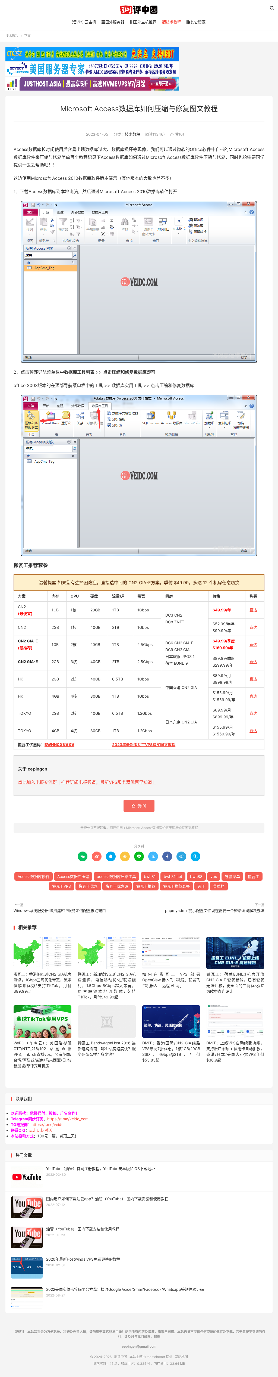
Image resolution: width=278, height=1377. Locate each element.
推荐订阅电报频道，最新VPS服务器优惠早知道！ (108, 782)
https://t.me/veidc (47, 1124)
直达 (253, 610)
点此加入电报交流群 (37, 782)
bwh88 (196, 876)
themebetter (156, 1357)
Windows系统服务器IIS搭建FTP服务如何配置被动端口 (60, 910)
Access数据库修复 (33, 876)
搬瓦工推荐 (145, 886)
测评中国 (139, 9)
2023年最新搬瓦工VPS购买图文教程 (143, 744)
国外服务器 (113, 22)
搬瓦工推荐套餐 (176, 886)
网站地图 (181, 1357)
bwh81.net (173, 876)
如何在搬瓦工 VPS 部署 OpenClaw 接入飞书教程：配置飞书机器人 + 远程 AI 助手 (171, 980)
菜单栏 (219, 886)
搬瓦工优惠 (88, 886)
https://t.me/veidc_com (68, 1118)
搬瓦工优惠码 (117, 886)
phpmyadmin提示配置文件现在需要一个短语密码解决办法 (214, 910)
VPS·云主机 (84, 22)
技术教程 (171, 22)
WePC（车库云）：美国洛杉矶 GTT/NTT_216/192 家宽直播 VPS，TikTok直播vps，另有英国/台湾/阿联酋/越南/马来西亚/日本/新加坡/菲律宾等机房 (42, 1054)
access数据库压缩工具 (116, 876)
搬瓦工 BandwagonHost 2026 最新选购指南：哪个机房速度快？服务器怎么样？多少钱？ (107, 1049)
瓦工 (201, 886)
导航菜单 (232, 876)
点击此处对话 (40, 1130)
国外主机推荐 (143, 22)
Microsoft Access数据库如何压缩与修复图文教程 (139, 108)
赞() (177, 134)
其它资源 (196, 22)
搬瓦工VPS (61, 886)
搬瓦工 (253, 876)
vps (213, 876)
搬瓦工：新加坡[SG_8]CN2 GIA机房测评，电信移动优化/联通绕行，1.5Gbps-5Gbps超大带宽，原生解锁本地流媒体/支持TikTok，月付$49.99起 (107, 985)
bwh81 (150, 876)
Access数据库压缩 (73, 876)
